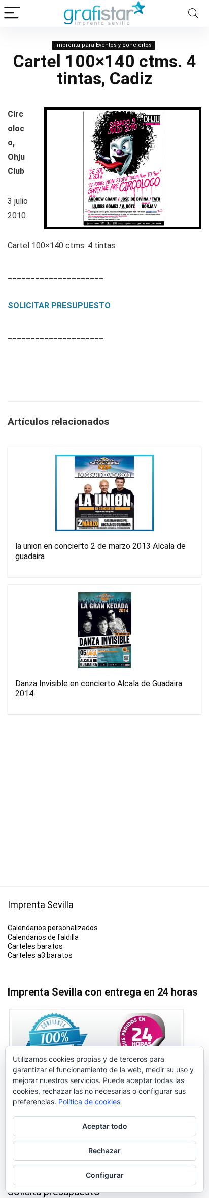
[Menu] (12, 13)
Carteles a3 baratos (40, 955)
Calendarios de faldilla (43, 937)
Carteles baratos (35, 946)
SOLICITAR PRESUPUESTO (59, 305)
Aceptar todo (104, 1126)
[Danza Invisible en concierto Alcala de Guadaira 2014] (104, 630)
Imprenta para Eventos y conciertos (103, 45)
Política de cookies (89, 1101)
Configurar (105, 1175)
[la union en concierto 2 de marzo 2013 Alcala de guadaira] (104, 493)
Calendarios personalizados (53, 928)
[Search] (193, 13)
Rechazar (104, 1150)
